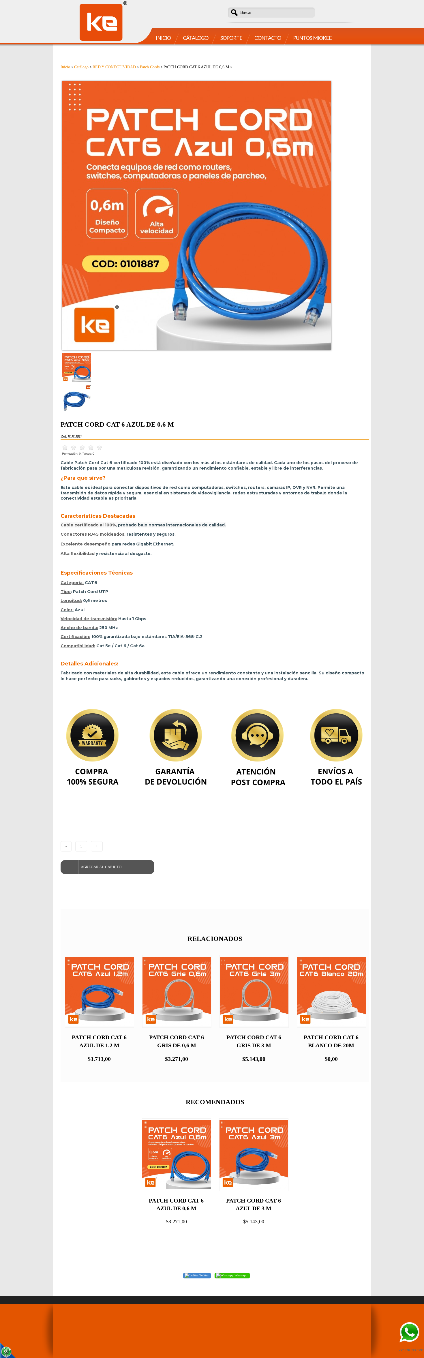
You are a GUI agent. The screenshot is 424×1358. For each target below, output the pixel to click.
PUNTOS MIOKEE (312, 38)
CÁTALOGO (195, 38)
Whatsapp (240, 1275)
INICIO (163, 38)
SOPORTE (231, 38)
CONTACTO (267, 38)
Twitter (203, 1275)
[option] (215, 216)
